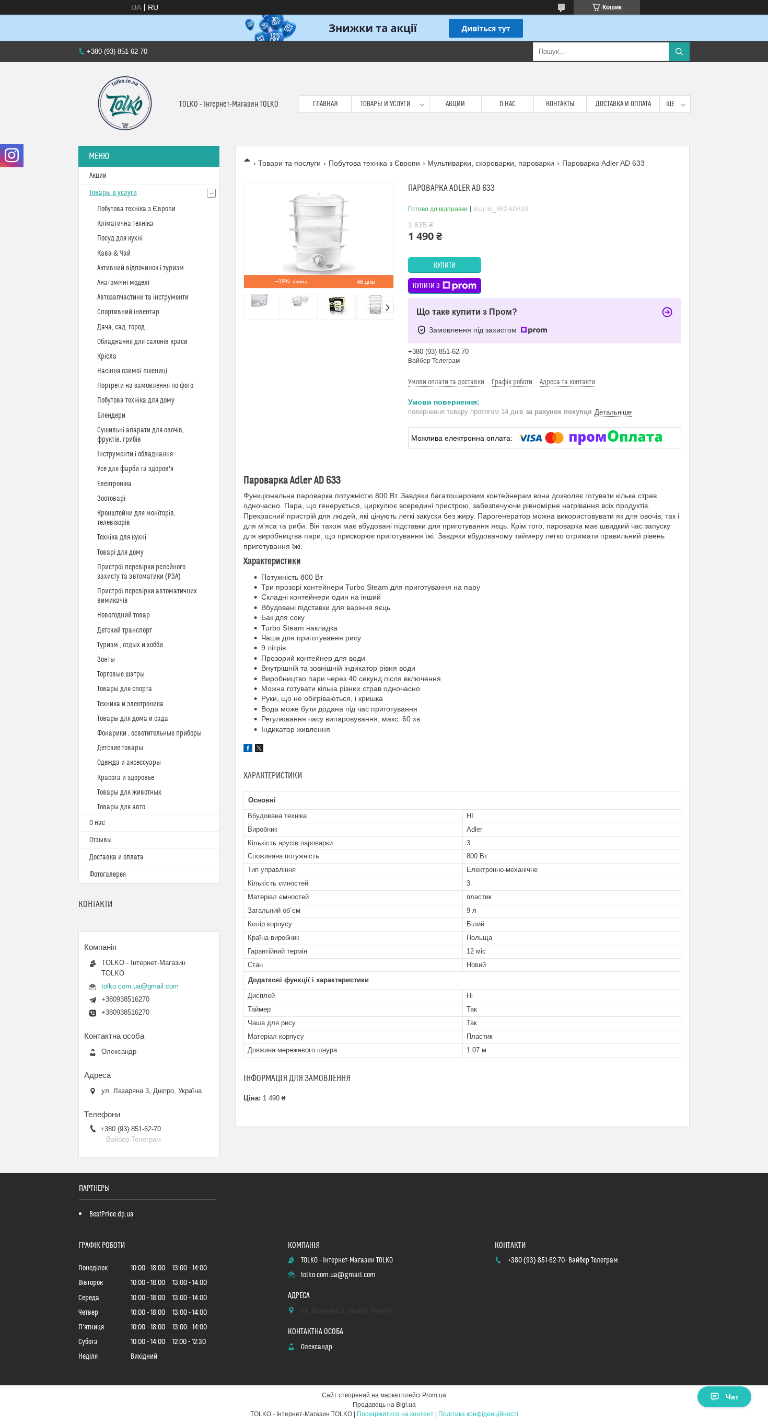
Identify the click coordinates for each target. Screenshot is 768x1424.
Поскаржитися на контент (395, 1414)
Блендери (111, 415)
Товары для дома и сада (132, 719)
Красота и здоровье (125, 778)
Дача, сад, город (121, 327)
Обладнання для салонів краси (142, 342)
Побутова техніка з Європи (374, 163)
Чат (732, 1397)
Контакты (560, 104)
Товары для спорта (124, 689)
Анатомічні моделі (123, 283)
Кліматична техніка (125, 224)
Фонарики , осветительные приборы (149, 733)
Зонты (106, 660)
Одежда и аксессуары (129, 763)
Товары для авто (121, 807)
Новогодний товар (123, 615)
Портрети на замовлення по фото (145, 386)
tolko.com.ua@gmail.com (140, 986)
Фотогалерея (107, 874)
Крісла (107, 356)
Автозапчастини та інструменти (143, 297)
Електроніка (114, 484)
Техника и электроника (130, 704)
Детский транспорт (124, 630)
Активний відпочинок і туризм (140, 268)
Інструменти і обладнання (135, 454)
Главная (325, 104)
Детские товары (120, 748)
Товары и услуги (385, 104)
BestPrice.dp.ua (111, 1214)
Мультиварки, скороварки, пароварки (490, 163)
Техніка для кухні (121, 537)
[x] (259, 749)
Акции (455, 104)
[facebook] (247, 749)
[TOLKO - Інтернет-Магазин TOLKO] (124, 104)
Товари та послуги (289, 163)
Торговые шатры (121, 674)
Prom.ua (434, 1395)
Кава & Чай (114, 253)
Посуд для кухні (120, 238)
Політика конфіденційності (478, 1414)
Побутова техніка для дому (135, 400)
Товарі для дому (120, 552)
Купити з (426, 286)
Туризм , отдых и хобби (130, 645)
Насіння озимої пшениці (132, 371)
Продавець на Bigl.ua (384, 1404)
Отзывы (100, 840)
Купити (445, 265)
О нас (507, 104)
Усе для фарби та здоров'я (135, 469)
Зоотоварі (111, 499)
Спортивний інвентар (128, 312)
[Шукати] (679, 51)
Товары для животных (129, 792)
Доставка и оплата (623, 104)
